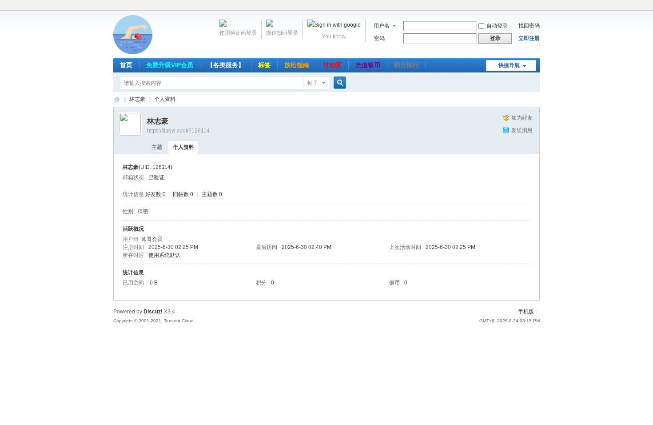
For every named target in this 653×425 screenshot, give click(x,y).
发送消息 (522, 130)
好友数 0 (155, 194)
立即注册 (529, 38)
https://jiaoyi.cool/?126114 (178, 131)
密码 (379, 38)
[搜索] (338, 83)
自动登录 (497, 26)
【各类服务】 (225, 64)
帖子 (312, 83)
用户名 (382, 26)
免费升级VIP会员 (169, 64)
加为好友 (522, 118)
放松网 (116, 99)
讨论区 (332, 64)
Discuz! (153, 312)
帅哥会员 (152, 239)
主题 (156, 147)
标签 (264, 64)
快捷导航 (509, 65)
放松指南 (296, 64)
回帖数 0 (183, 194)
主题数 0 (212, 194)
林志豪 (137, 99)
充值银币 (367, 64)
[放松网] (132, 52)
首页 (126, 64)
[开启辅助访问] (537, 6)
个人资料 (183, 147)
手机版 (526, 312)
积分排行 (406, 64)
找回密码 (529, 26)
